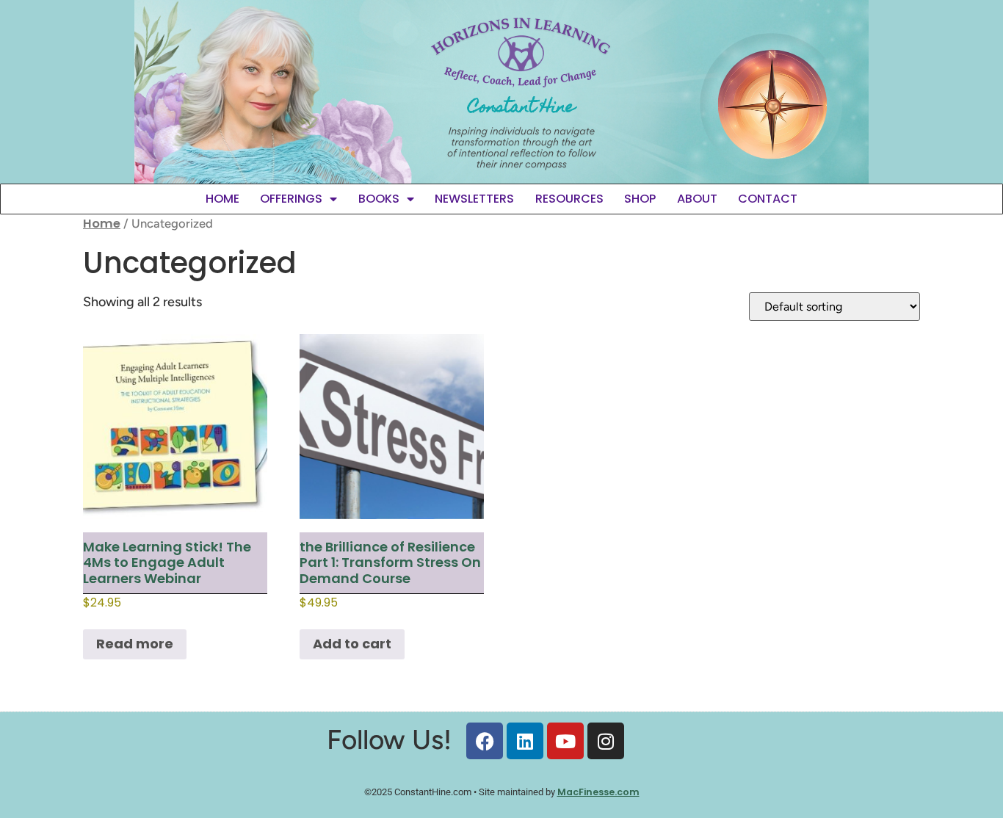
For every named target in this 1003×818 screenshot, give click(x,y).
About (697, 198)
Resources (569, 198)
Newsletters (474, 198)
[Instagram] (605, 741)
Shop (640, 198)
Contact (767, 198)
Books (378, 198)
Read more (134, 643)
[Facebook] (484, 741)
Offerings (291, 198)
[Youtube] (565, 741)
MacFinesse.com (598, 792)
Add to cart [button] (352, 643)
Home (222, 198)
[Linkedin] (525, 741)
